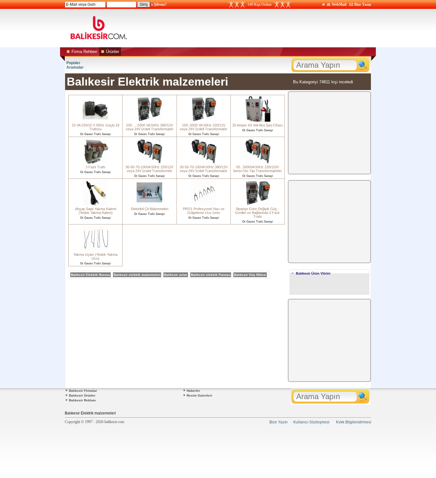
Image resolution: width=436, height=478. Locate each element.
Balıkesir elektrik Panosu (210, 275)
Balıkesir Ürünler (82, 395)
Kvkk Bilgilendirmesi (353, 422)
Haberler (193, 390)
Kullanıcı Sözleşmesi (311, 422)
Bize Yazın (362, 4)
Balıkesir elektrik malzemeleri (137, 275)
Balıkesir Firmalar (83, 390)
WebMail (339, 4)
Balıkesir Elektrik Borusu (90, 275)
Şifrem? (160, 4)
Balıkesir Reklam (82, 400)
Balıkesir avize (175, 275)
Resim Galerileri (199, 395)
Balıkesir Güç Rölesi (250, 275)
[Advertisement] (278, 28)
